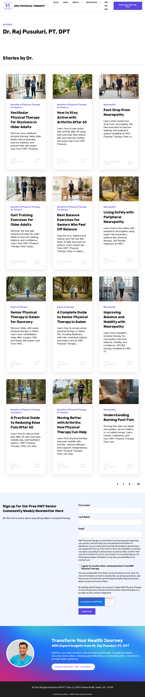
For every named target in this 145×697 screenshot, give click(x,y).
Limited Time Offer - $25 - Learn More (73, 667)
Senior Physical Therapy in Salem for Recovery (25, 317)
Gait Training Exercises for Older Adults (22, 220)
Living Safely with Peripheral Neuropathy (119, 217)
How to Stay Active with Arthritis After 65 (72, 117)
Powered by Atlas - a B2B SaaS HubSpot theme (72, 694)
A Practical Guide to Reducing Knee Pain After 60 (25, 422)
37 (138, 484)
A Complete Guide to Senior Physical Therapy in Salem (72, 317)
